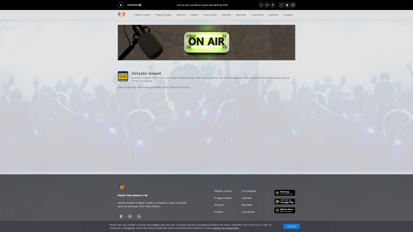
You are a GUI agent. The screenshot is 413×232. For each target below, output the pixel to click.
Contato (288, 14)
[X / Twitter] (261, 5)
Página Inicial (142, 14)
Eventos (226, 14)
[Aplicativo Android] (287, 5)
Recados (241, 14)
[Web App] (281, 5)
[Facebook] (273, 5)
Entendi (291, 226)
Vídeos (194, 14)
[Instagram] (267, 5)
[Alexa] (293, 5)
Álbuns (180, 14)
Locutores (257, 14)
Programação (163, 14)
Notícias (273, 14)
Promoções (210, 14)
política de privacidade (226, 228)
